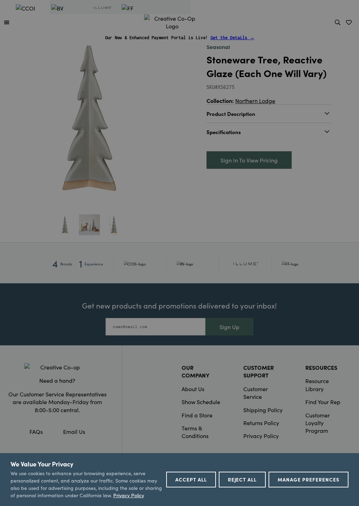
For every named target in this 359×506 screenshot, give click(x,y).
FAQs (36, 431)
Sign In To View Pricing (249, 160)
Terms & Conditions (195, 431)
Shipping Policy (263, 410)
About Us (193, 389)
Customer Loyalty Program (317, 423)
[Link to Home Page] (172, 21)
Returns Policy (261, 423)
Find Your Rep (322, 402)
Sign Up (229, 327)
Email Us (74, 431)
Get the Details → (232, 37)
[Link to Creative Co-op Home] (57, 367)
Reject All (242, 479)
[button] (6, 22)
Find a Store (197, 415)
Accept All (191, 479)
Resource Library (317, 384)
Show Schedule (201, 402)
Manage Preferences (308, 479)
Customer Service (255, 392)
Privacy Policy (261, 435)
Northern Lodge (255, 100)
